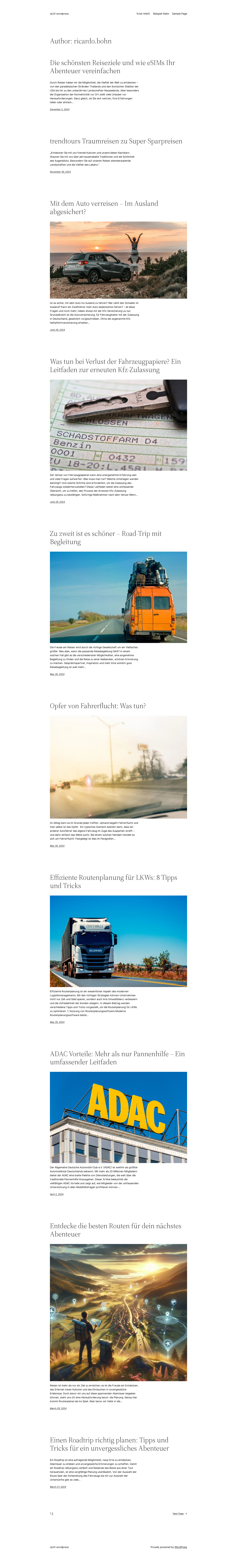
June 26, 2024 (57, 329)
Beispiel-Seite (161, 13)
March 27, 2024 (58, 1486)
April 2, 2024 (57, 1194)
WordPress (181, 1547)
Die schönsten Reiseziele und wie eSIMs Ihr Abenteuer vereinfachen (112, 66)
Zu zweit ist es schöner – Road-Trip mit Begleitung (106, 537)
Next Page (180, 1513)
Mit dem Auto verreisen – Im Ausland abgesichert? (104, 207)
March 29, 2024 (58, 1408)
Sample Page (179, 13)
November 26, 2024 (60, 171)
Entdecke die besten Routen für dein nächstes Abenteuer (115, 1230)
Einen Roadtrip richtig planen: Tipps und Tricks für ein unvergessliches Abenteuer (109, 1444)
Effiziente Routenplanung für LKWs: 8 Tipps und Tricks (113, 881)
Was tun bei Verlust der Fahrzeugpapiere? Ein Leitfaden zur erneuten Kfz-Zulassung (115, 365)
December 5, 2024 (59, 109)
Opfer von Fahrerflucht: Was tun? (98, 706)
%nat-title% (143, 13)
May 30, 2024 (57, 674)
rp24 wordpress (59, 13)
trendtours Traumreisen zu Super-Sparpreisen (116, 141)
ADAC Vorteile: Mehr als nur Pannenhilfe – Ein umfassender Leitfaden (117, 1058)
